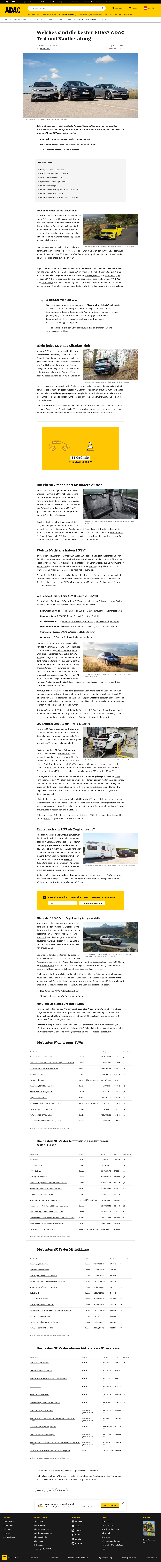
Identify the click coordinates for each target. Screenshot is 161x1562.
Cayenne (52, 585)
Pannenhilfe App (9, 1521)
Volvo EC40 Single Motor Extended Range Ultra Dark (48, 1183)
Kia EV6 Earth (34, 1293)
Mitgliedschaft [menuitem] (33, 14)
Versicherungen (39, 1521)
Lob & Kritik (106, 1533)
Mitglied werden (27, 2)
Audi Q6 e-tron (102, 626)
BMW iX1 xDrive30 (36, 1165)
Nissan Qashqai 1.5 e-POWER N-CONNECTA (45, 1200)
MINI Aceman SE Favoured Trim (41, 1057)
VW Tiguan (116, 279)
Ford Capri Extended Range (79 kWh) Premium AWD (48, 1281)
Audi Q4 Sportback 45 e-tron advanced (43, 1276)
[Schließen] (123, 1503)
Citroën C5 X (47, 698)
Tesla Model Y (106, 582)
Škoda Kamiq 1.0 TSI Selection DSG (42, 1086)
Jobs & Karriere (107, 1521)
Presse (104, 1549)
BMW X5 (91, 626)
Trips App (7, 1533)
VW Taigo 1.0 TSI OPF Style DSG (41, 1109)
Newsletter (106, 1537)
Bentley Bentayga (64, 637)
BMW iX (50, 767)
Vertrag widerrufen (129, 1558)
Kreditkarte (41, 2)
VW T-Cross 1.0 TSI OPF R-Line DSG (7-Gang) (45, 1121)
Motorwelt (146, 1517)
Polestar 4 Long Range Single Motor (43, 1427)
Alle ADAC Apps (9, 1537)
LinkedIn (78, 1539)
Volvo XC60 (75, 621)
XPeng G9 (110, 771)
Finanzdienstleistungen (42, 1529)
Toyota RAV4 (87, 621)
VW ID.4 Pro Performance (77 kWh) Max (44, 1322)
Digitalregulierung (105, 1558)
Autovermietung (40, 1525)
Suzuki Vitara (47, 365)
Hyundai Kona (64, 753)
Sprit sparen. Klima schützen (91, 2)
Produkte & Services (40, 1517)
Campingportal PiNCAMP (43, 1549)
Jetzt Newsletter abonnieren (92, 903)
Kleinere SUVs (43, 351)
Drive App (7, 1529)
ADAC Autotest (68, 1016)
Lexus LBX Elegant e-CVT (39, 1080)
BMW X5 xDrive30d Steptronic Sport (42, 1435)
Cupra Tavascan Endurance (39, 1270)
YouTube (78, 1526)
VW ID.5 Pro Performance (39, 1299)
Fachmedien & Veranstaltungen (113, 1545)
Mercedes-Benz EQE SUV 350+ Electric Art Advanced (48, 1379)
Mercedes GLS (71, 251)
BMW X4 (74, 710)
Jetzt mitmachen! (110, 1505)
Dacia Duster (67, 934)
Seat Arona (51, 358)
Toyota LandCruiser (62, 882)
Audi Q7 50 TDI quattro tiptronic (41, 1411)
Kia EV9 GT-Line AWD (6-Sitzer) (41, 1371)
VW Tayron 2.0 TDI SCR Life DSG (41, 1328)
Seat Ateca (97, 616)
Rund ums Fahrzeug (20, 20)
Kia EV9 (113, 626)
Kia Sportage (47, 282)
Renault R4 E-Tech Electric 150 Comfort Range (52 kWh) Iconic (52, 1063)
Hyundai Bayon (115, 611)
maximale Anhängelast (55, 842)
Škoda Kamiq (78, 611)
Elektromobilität (72, 2)
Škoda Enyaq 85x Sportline (39, 1264)
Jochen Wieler (45, 49)
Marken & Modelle (55, 20)
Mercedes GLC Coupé (88, 710)
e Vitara (60, 365)
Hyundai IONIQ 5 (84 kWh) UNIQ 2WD (43, 1287)
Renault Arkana (110, 710)
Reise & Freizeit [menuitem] (50, 14)
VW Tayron (64, 536)
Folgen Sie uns (76, 1517)
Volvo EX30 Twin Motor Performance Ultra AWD (47, 1223)
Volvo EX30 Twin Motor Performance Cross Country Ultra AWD (52, 1218)
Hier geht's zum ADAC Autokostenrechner (59, 991)
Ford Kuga (106, 279)
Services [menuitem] (108, 14)
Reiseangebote (39, 1545)
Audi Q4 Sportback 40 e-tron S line (42, 1305)
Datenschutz (53, 1558)
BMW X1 (62, 616)
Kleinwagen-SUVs (92, 275)
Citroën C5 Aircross (59, 361)
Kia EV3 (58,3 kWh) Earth (38, 1177)
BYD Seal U (60, 771)
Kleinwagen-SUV (48, 272)
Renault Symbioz (97, 787)
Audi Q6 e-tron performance (39, 1362)
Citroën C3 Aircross (51, 934)
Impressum (34, 1558)
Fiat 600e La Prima (36, 1074)
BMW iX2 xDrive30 (36, 1171)
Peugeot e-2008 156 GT (38, 1098)
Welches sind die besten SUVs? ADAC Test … (93, 20)
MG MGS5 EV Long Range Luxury (41, 1194)
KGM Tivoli (41, 937)
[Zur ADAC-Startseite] (12, 10)
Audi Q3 (54, 878)
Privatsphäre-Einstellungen (78, 1558)
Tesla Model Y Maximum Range (40, 1316)
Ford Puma (110, 275)
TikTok (77, 1535)
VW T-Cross (52, 279)
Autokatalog (38, 20)
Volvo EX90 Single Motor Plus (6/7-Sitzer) (45, 1403)
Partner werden (107, 1525)
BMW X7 (86, 251)
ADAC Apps (7, 1517)
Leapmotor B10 (89, 771)
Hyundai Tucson (47, 965)
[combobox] (66, 8)
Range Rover (89, 632)
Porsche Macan (35, 1387)
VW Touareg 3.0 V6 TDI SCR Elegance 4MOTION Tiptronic (50, 1451)
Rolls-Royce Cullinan (82, 637)
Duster (47, 818)
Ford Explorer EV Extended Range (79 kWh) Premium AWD (50, 1310)
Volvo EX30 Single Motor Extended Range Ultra (46, 1212)
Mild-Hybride (76, 799)
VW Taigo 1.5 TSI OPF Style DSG (41, 1115)
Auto (69, 20)
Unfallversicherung (56, 2)
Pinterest (78, 1543)
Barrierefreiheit (151, 1558)
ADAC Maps (38, 1541)
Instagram (78, 1530)
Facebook (78, 1521)
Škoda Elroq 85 (35, 1159)
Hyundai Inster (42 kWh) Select (41, 1092)
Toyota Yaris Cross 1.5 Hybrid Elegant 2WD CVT (46, 1103)
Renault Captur (100, 611)
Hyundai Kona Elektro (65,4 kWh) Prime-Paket (46, 1188)
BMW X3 (66, 621)
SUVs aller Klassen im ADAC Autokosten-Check (61, 996)
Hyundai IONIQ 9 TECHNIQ (39, 1395)
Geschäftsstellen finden (110, 1529)
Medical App (8, 1525)
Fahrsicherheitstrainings (43, 1533)
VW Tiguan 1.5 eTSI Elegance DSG (41, 1229)
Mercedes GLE (79, 626)
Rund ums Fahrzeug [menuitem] (67, 14)
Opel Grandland (101, 621)
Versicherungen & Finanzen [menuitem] (90, 14)
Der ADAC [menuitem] (128, 14)
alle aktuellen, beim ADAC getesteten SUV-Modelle (74, 1470)
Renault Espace (46, 536)
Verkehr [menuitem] (118, 14)
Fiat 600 (88, 611)
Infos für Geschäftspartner (111, 1541)
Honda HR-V (114, 787)
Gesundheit (109, 2)
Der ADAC (104, 1517)
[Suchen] (102, 8)
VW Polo (92, 566)
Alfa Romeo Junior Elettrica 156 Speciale (44, 1068)
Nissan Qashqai (74, 616)
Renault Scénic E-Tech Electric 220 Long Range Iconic (49, 1206)
